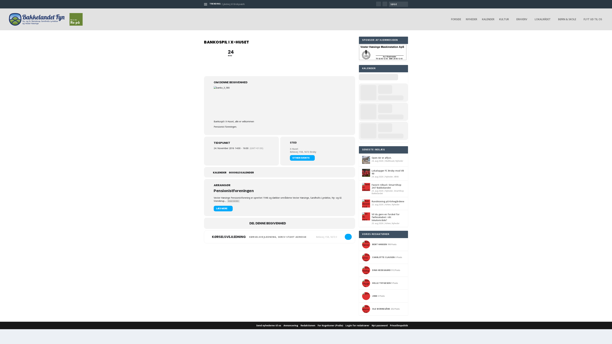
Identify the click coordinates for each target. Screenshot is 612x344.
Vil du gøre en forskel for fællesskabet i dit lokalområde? (386, 217)
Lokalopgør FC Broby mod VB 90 (388, 172)
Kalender (488, 19)
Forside (456, 19)
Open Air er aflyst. (382, 157)
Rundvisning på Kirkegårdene (388, 201)
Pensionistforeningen (234, 191)
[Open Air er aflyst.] (366, 160)
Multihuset (389, 161)
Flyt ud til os (593, 19)
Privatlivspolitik (399, 325)
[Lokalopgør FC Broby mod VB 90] (366, 173)
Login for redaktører (357, 325)
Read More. (233, 201)
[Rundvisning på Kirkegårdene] (366, 204)
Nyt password (380, 325)
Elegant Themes (224, 325)
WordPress (248, 325)
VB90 (396, 176)
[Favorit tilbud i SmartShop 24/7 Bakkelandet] (366, 187)
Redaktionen (308, 325)
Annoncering (291, 325)
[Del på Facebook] (291, 223)
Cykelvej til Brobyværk (233, 4)
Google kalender (241, 172)
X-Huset (294, 148)
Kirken (388, 204)
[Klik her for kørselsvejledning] (348, 237)
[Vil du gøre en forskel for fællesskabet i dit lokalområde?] (366, 216)
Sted (293, 143)
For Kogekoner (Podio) (330, 325)
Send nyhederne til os (268, 325)
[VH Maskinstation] (383, 59)
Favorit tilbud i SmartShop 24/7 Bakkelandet (386, 186)
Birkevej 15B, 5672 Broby (303, 151)
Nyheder (471, 19)
